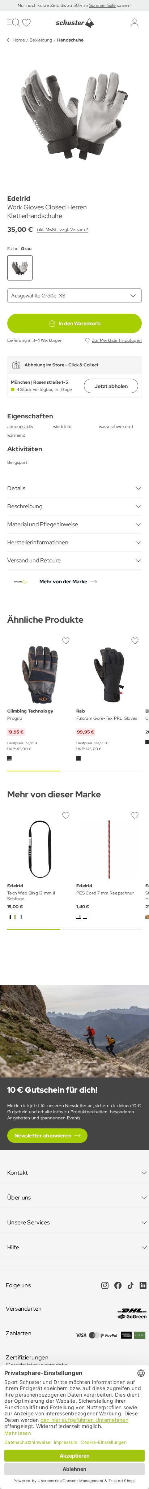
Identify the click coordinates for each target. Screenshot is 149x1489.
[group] (74, 112)
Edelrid (18, 198)
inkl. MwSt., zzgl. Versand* (62, 229)
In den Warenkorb (80, 323)
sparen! (123, 5)
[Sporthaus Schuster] (74, 23)
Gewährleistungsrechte (36, 1365)
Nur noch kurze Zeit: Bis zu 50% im (53, 5)
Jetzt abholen (111, 386)
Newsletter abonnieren (42, 1135)
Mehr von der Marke (63, 581)
